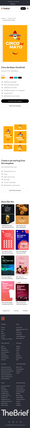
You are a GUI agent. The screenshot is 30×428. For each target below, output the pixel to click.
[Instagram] (17, 422)
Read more (12, 3)
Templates (3, 18)
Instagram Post (6, 310)
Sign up (23, 8)
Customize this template (15, 101)
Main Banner (26, 310)
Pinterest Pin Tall (12, 18)
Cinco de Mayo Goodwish (9, 20)
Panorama (16, 310)
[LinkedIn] (13, 422)
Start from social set (15, 106)
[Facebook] (9, 422)
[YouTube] (21, 422)
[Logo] (3, 319)
